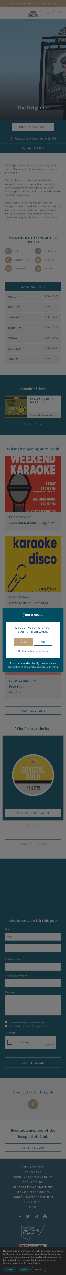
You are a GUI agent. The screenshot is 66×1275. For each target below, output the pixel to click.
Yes (23, 642)
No (43, 642)
